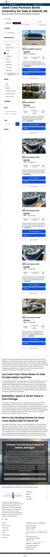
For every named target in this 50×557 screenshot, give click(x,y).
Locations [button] (29, 499)
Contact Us (5, 537)
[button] (47, 1)
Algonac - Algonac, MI (33, 543)
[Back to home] (6, 1)
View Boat (26, 73)
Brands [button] (28, 494)
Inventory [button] (29, 492)
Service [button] (28, 496)
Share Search (43, 25)
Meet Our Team (6, 525)
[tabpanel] (11, 92)
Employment (5, 530)
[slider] (5, 111)
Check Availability (35, 70)
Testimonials (5, 528)
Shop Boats (13, 4)
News (3, 532)
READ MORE (27, 66)
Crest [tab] (6, 84)
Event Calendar (6, 535)
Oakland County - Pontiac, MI (35, 523)
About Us (4, 523)
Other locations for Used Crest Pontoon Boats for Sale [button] (20, 487)
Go (17, 124)
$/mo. (29, 54)
